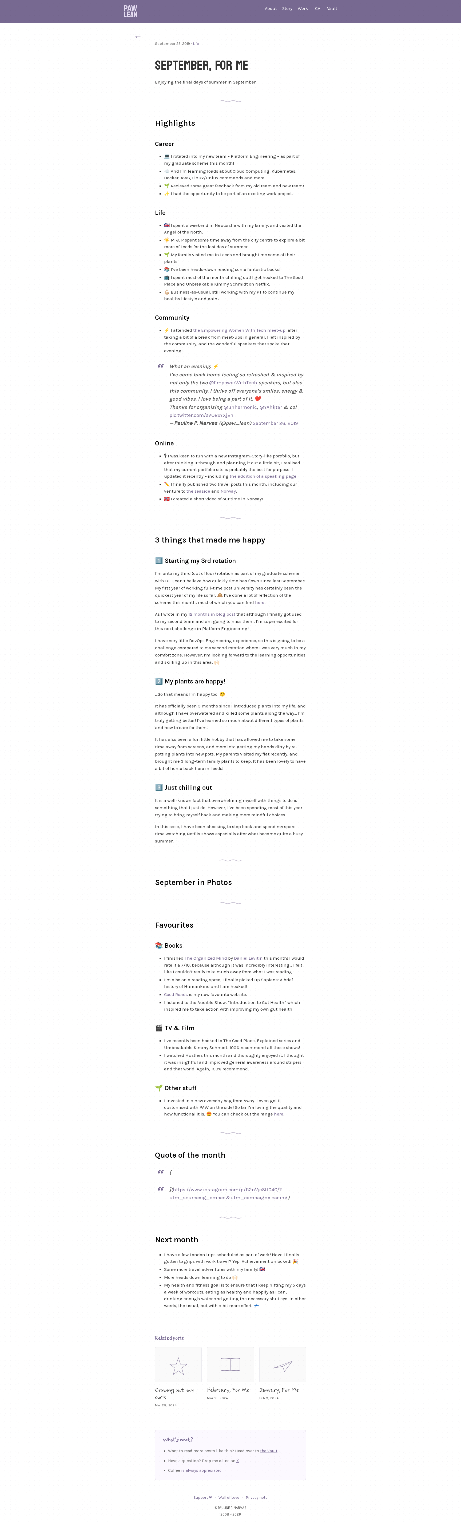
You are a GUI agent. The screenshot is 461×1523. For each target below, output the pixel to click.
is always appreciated (201, 1470)
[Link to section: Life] (150, 212)
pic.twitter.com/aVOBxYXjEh (201, 415)
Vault (332, 8)
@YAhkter (271, 407)
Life (196, 43)
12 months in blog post (211, 614)
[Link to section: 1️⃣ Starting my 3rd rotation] (150, 560)
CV (317, 8)
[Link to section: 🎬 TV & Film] (150, 1027)
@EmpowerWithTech (233, 383)
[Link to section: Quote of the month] (149, 1154)
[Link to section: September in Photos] (149, 881)
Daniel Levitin (248, 958)
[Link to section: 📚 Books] (150, 945)
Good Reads (176, 994)
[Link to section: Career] (150, 143)
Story (287, 8)
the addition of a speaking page (263, 476)
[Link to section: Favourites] (149, 924)
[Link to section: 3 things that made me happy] (149, 539)
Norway (228, 491)
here (259, 602)
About (271, 8)
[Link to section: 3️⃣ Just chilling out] (150, 787)
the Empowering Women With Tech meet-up (239, 330)
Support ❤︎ (202, 1497)
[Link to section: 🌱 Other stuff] (150, 1087)
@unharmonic (240, 407)
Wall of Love (228, 1497)
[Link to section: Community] (150, 317)
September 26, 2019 (275, 423)
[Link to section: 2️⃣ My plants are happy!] (150, 680)
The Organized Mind (206, 958)
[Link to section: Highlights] (149, 122)
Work (303, 8)
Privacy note (257, 1497)
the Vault (268, 1451)
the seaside (198, 491)
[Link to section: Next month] (149, 1239)
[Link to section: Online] (150, 442)
